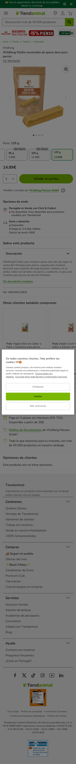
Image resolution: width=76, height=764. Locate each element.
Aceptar (38, 396)
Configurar (38, 386)
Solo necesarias (38, 405)
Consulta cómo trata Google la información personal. (41, 376)
